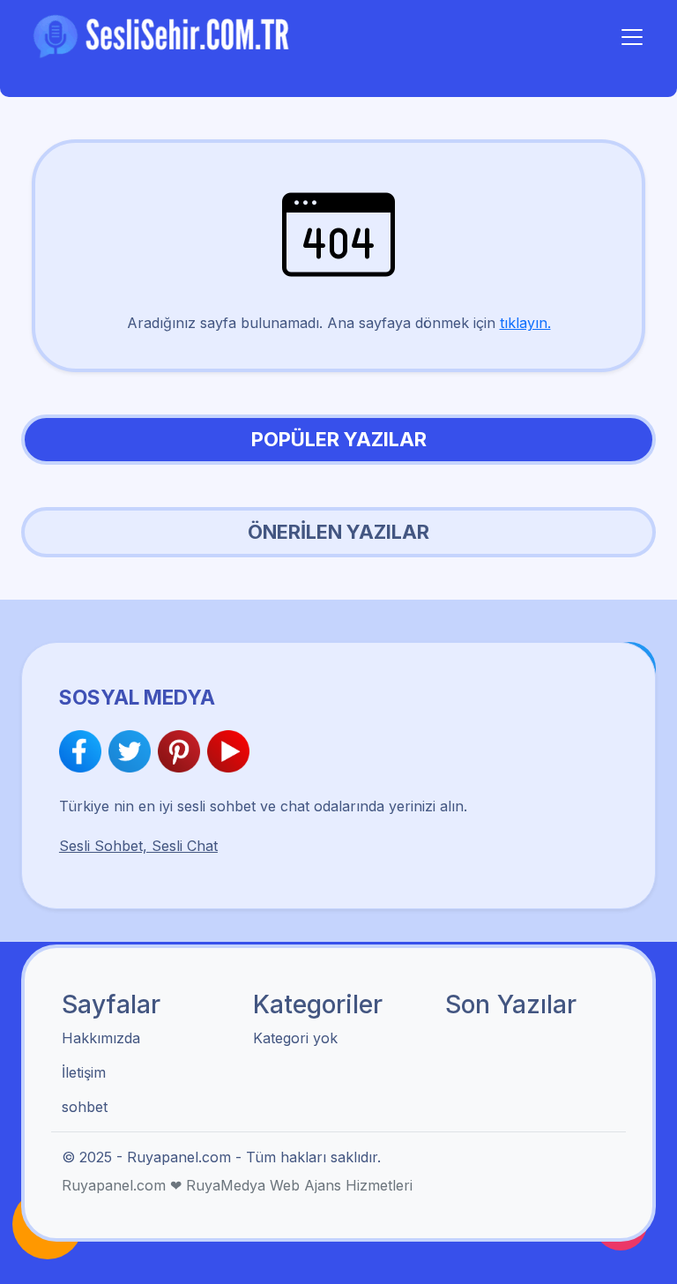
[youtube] (228, 751)
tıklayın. (525, 323)
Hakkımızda (101, 1038)
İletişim (84, 1072)
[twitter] (133, 751)
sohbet (85, 1107)
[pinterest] (182, 751)
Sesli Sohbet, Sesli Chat (138, 846)
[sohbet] (164, 35)
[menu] (632, 37)
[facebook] (83, 751)
